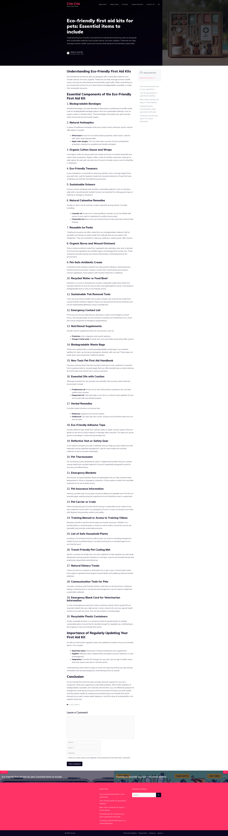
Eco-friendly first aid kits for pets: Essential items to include (32, 776)
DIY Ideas (125, 4)
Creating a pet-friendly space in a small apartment (149, 119)
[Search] (158, 795)
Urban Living (114, 4)
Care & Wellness (137, 4)
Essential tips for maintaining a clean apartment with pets (148, 109)
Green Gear (102, 4)
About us (160, 833)
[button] (158, 4)
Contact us (151, 4)
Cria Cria (73, 4)
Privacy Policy (142, 833)
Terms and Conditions (130, 833)
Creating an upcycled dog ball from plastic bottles (141, 776)
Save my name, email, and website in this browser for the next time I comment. (99, 758)
